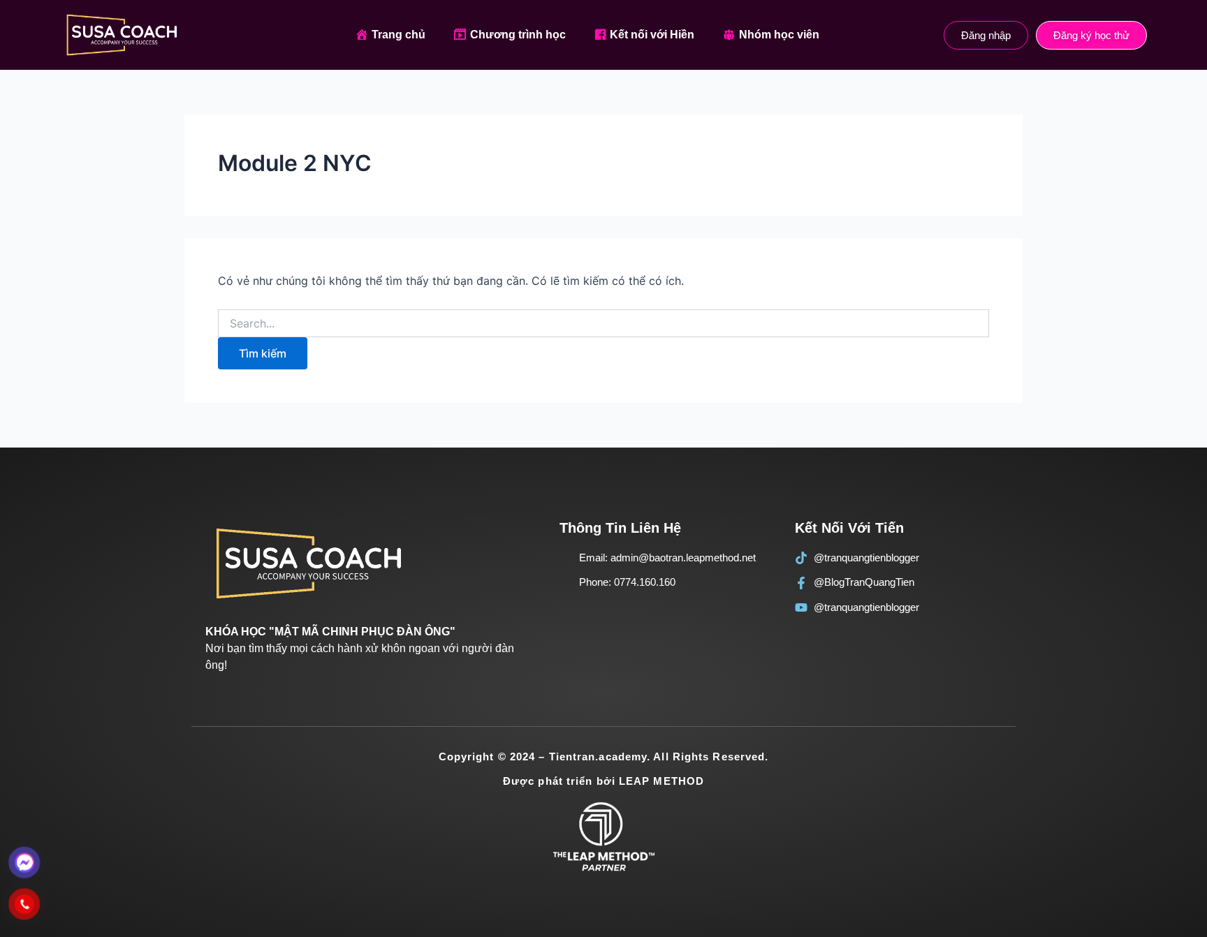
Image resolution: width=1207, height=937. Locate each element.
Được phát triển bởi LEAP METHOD (603, 781)
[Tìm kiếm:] (603, 324)
